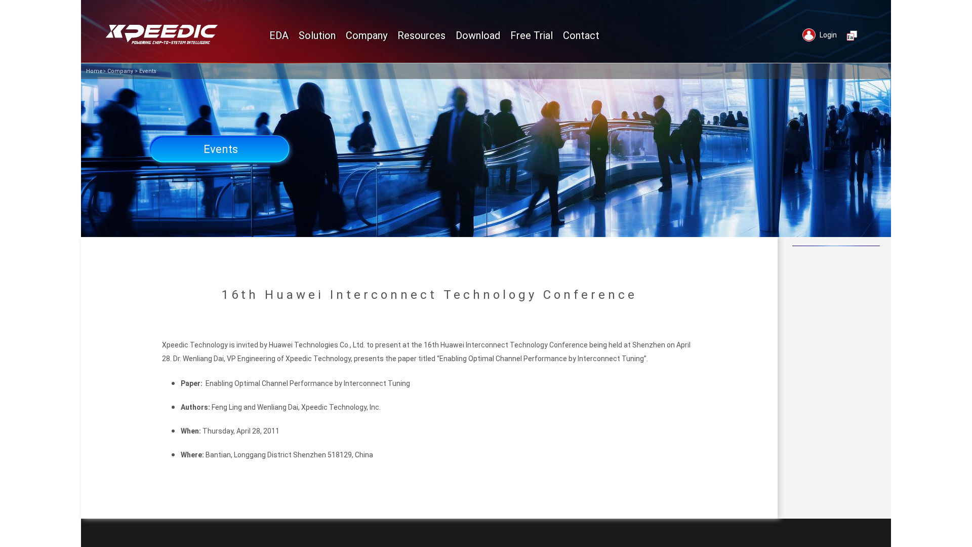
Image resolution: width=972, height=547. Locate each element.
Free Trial (531, 35)
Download (478, 35)
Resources (421, 35)
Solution (317, 35)
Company (120, 71)
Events (147, 71)
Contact (581, 35)
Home (94, 71)
